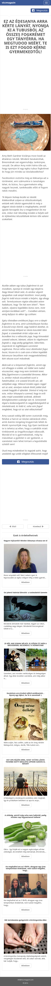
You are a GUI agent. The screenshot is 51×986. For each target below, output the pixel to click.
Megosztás (42, 10)
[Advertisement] (25, 83)
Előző (13, 526)
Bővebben (25, 582)
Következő (37, 526)
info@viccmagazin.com (25, 980)
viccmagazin (8, 2)
